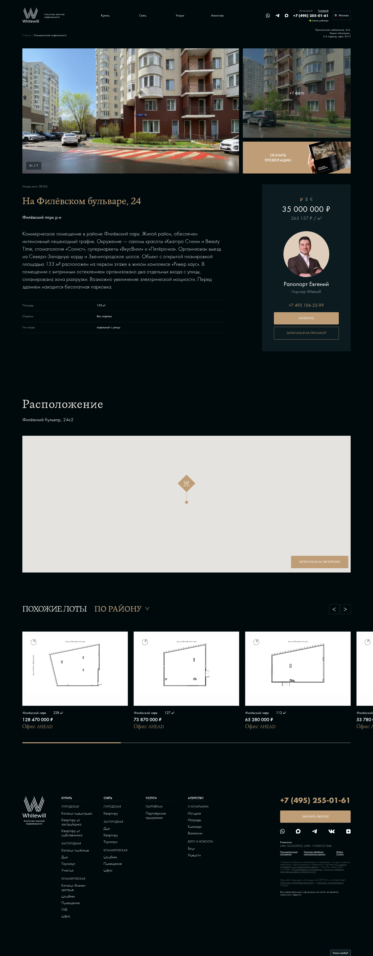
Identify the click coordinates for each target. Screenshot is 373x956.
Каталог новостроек (76, 813)
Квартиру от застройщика (71, 822)
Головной (323, 11)
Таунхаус (68, 863)
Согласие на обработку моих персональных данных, (313, 865)
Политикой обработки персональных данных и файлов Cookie (312, 870)
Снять (108, 798)
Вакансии (195, 833)
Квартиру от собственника (71, 832)
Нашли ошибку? (340, 952)
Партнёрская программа (156, 815)
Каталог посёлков (75, 850)
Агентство (196, 798)
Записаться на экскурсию (319, 562)
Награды (194, 819)
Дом (64, 856)
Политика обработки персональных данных (314, 853)
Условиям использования (330, 882)
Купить (66, 798)
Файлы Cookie (340, 853)
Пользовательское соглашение (289, 853)
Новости (194, 855)
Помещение (70, 902)
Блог (191, 848)
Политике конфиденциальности (297, 882)
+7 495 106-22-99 (306, 305)
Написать (306, 318)
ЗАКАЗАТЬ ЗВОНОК (315, 816)
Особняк (68, 896)
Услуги (151, 798)
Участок (67, 870)
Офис (65, 916)
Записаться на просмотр (306, 333)
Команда (194, 826)
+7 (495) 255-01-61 (311, 15)
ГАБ (64, 909)
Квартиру (111, 813)
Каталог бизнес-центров (73, 887)
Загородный (306, 11)
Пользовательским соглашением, (307, 869)
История (194, 813)
